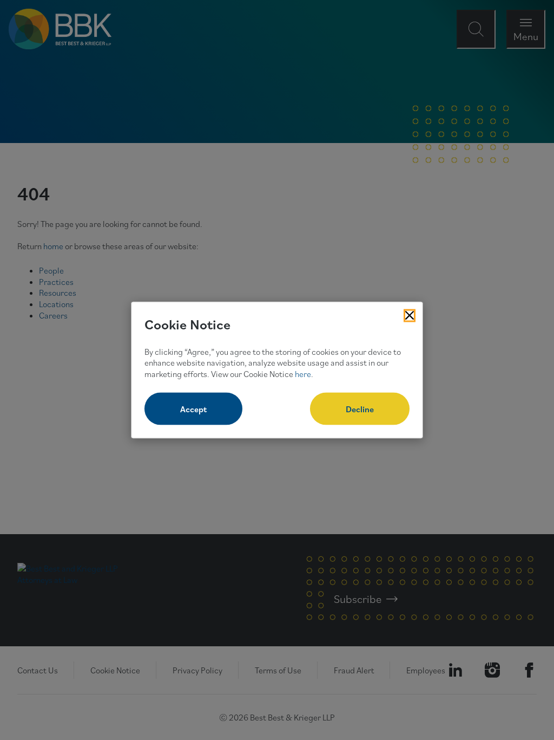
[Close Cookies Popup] (409, 316)
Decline (360, 408)
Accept (193, 408)
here (303, 373)
